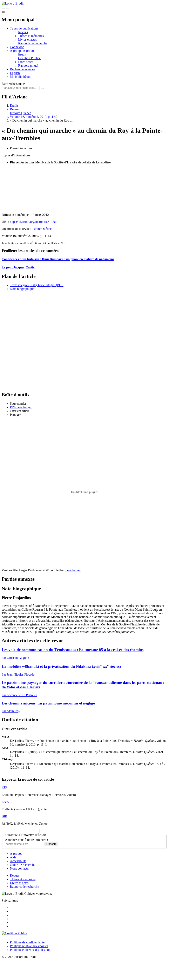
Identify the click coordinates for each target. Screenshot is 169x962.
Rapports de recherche (32, 43)
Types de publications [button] (24, 28)
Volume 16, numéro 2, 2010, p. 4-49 (33, 116)
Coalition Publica (29, 58)
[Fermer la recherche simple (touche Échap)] (7, 8)
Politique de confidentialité (27, 942)
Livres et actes (27, 39)
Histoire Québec (20, 113)
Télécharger (73, 570)
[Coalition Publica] (14, 933)
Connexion (17, 47)
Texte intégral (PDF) (23, 285)
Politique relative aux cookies (29, 946)
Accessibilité (18, 861)
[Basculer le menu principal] (3, 12)
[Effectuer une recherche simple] (3, 8)
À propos (29, 50)
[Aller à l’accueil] (12, 3)
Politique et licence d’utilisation (30, 949)
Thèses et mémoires (31, 36)
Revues (23, 32)
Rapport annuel (28, 65)
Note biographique (22, 289)
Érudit (22, 54)
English (15, 73)
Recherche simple (13, 83)
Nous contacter (19, 868)
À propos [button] (16, 50)
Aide (13, 857)
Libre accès (25, 62)
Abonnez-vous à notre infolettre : (26, 839)
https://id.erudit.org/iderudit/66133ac (33, 221)
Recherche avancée (22, 69)
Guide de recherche (22, 864)
